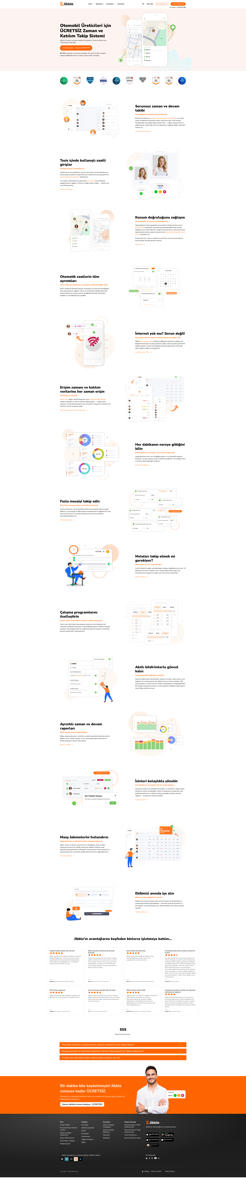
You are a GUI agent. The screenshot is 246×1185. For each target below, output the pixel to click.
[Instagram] (152, 1158)
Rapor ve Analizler (65, 745)
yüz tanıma (91, 181)
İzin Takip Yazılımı (140, 800)
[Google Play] (167, 1134)
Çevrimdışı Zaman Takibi (142, 352)
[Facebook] (149, 1158)
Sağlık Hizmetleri (87, 1139)
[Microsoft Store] (167, 1140)
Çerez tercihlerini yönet (132, 1138)
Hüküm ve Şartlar (156, 1171)
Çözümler (99, 4)
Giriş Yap (150, 4)
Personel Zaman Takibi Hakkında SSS (132, 1126)
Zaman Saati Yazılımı (67, 1138)
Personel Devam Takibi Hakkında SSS (132, 1131)
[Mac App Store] (152, 1140)
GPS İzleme (138, 244)
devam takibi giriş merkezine (70, 177)
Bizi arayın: (178, 7)
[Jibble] (66, 3)
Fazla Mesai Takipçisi (66, 520)
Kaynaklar (110, 4)
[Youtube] (155, 1158)
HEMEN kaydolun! (140, 912)
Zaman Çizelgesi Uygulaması (65, 1134)
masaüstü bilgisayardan (97, 399)
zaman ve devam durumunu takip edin (164, 118)
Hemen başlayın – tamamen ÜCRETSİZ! (76, 48)
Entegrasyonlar (65, 1144)
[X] (158, 1158)
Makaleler (106, 1138)
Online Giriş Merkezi (66, 189)
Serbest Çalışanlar (87, 1128)
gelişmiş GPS (140, 227)
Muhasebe (85, 1134)
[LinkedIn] (147, 1158)
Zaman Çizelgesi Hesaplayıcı (108, 1126)
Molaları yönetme (140, 577)
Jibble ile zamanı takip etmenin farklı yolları (73, 410)
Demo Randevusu (161, 4)
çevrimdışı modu (147, 341)
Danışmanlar (85, 1136)
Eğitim (83, 1142)
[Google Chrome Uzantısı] (152, 1145)
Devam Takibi (64, 1125)
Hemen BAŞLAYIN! (178, 4)
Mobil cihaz (64, 399)
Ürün (90, 4)
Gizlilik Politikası (170, 1171)
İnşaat (83, 1131)
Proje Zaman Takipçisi (141, 465)
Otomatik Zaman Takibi (142, 131)
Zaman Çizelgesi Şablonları (108, 1131)
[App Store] (152, 1134)
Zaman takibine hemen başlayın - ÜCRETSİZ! (82, 1104)
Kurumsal (120, 4)
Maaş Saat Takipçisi (66, 856)
